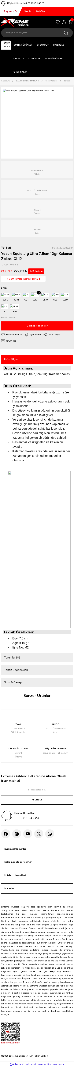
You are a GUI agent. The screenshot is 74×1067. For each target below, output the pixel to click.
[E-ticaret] (36, 1064)
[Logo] (15, 22)
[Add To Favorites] (11, 335)
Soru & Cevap (13, 682)
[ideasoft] (17, 1064)
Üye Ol (27, 11)
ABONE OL (37, 800)
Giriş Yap (40, 11)
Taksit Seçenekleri (16, 670)
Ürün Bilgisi (11, 359)
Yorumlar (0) (12, 657)
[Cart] (70, 22)
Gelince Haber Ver (37, 325)
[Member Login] (64, 22)
